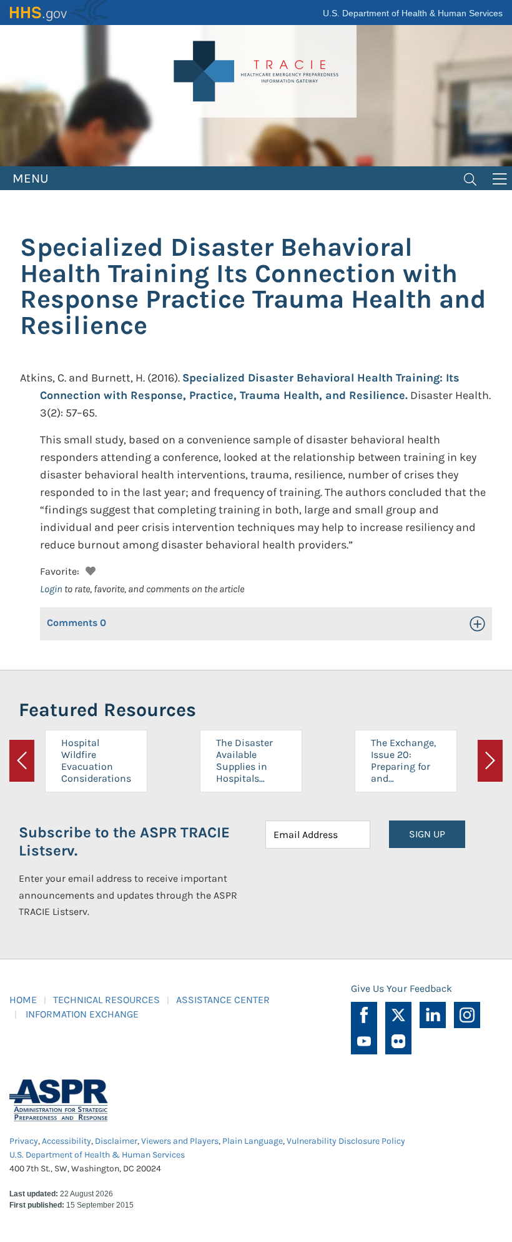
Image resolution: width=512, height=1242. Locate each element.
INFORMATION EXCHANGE (82, 1014)
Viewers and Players (180, 1141)
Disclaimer (116, 1141)
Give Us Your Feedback (401, 988)
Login (51, 589)
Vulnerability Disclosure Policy (346, 1141)
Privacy (23, 1141)
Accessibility (66, 1141)
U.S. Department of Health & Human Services (413, 13)
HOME (23, 1000)
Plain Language (252, 1141)
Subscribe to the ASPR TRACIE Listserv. (124, 841)
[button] (89, 569)
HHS (59, 12)
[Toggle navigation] (470, 178)
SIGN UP (427, 834)
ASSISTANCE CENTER (223, 1000)
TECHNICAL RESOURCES (106, 1000)
